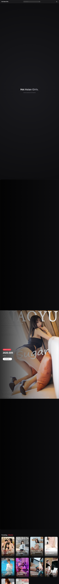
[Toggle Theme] (57, 1)
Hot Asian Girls (5, 1)
